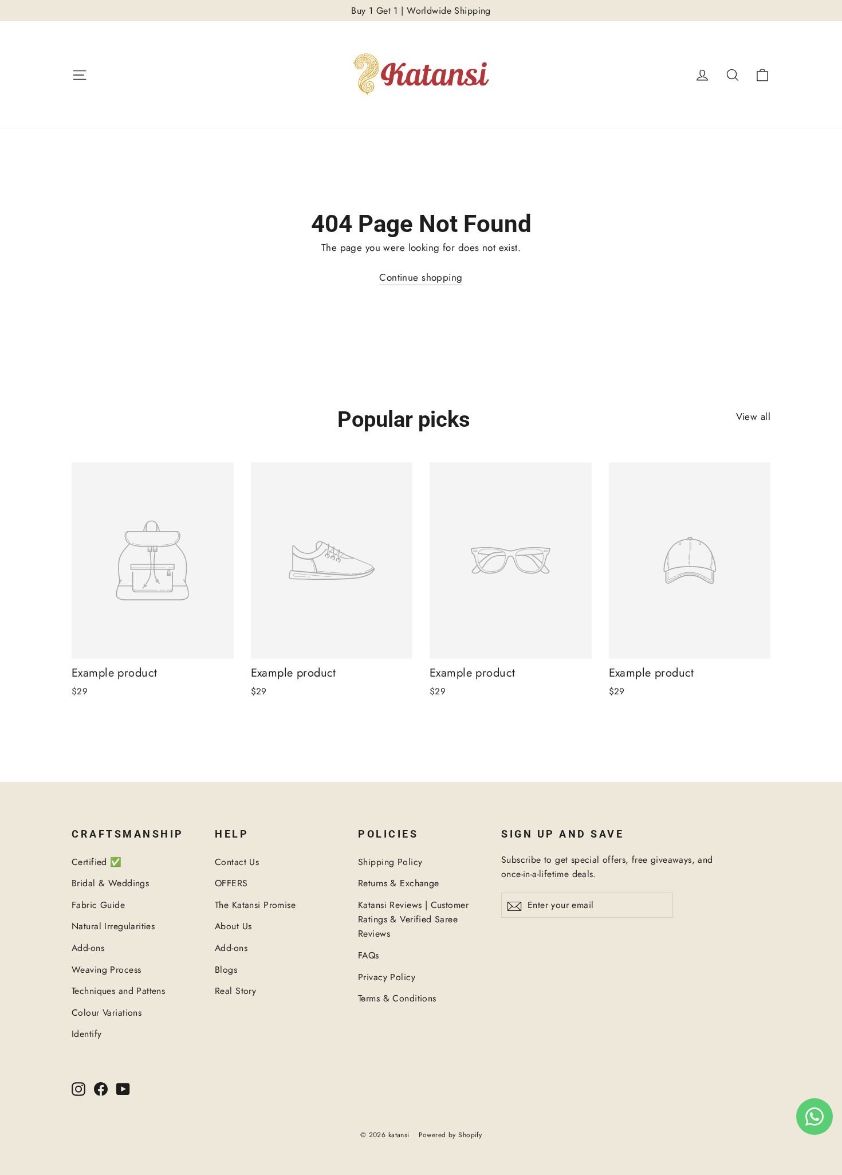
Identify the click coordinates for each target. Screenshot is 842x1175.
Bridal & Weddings (110, 883)
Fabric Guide (98, 904)
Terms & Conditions (397, 998)
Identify (86, 1033)
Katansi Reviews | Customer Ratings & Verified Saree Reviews (413, 919)
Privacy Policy (386, 977)
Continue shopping (420, 277)
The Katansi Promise (255, 904)
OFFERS (231, 883)
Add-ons (88, 947)
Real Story (235, 990)
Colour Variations (106, 1012)
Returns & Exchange (398, 883)
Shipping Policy (390, 862)
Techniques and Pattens (118, 990)
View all (753, 416)
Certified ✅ (97, 862)
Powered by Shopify (450, 1135)
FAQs (368, 955)
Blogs (226, 969)
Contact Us (237, 862)
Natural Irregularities (113, 926)
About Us (233, 926)
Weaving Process (106, 969)
